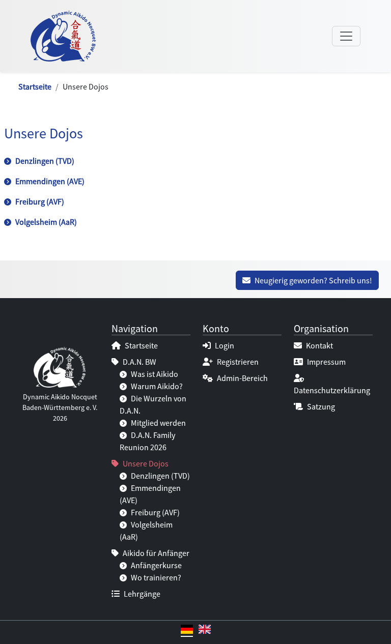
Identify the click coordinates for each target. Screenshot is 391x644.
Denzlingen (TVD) (44, 161)
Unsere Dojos (145, 463)
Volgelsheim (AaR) (45, 222)
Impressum (325, 362)
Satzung (320, 406)
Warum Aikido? (156, 386)
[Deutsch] (187, 631)
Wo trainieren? (155, 577)
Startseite (34, 86)
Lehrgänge (141, 594)
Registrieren (237, 362)
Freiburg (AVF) (39, 201)
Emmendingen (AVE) (49, 181)
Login (223, 345)
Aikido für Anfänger (155, 553)
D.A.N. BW (138, 362)
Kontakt (318, 345)
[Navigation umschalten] (346, 36)
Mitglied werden (157, 423)
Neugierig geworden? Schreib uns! (312, 280)
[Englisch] (205, 631)
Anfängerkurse (155, 565)
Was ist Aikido (153, 374)
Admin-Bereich (241, 378)
